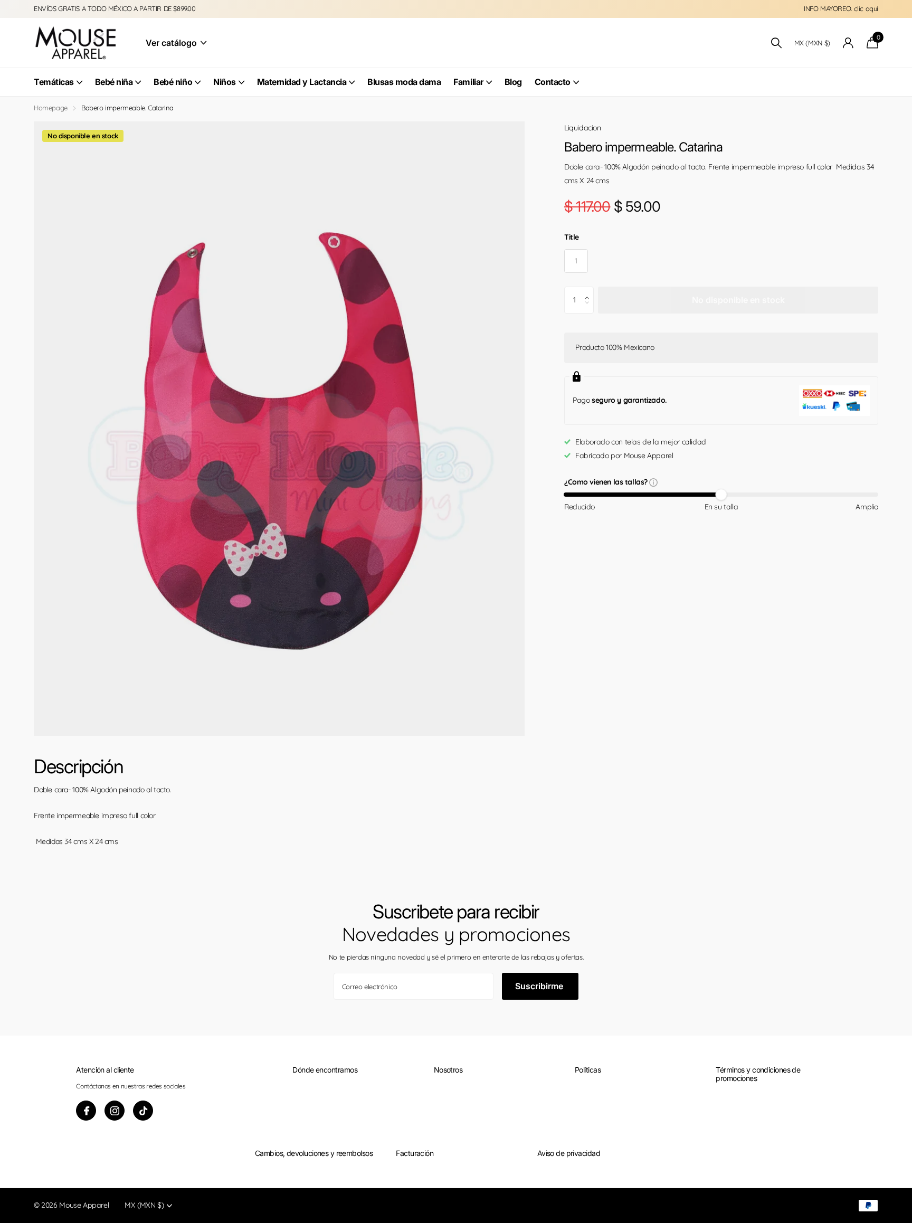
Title (571, 237)
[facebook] (86, 1111)
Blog (513, 82)
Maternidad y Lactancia (301, 82)
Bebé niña (114, 82)
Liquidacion (582, 127)
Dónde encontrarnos (324, 1069)
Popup (653, 482)
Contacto (553, 82)
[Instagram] (114, 1111)
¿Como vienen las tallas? (606, 482)
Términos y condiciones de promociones (758, 1074)
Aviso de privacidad (568, 1153)
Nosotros (448, 1069)
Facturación (414, 1153)
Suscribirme (540, 986)
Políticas (588, 1069)
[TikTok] (143, 1111)
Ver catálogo (172, 42)
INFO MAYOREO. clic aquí (841, 8)
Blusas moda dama (404, 82)
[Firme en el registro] (848, 43)
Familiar (468, 82)
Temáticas (54, 82)
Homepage (51, 107)
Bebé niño (173, 82)
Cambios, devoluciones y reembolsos (314, 1153)
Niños (224, 82)
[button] (590, 290)
